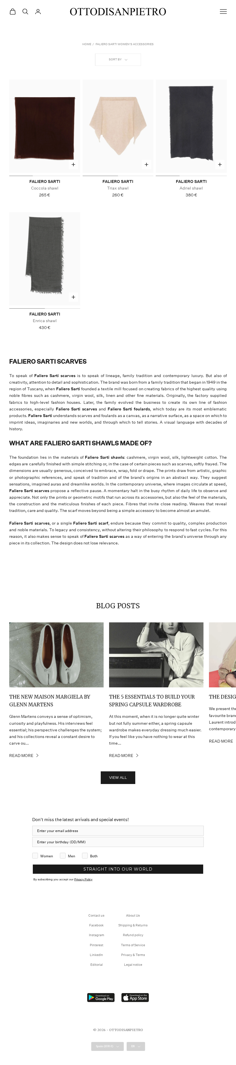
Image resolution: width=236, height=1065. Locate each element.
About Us (133, 915)
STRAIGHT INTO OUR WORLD (118, 869)
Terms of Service (133, 945)
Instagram (96, 935)
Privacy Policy (83, 879)
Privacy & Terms (133, 955)
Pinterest (96, 945)
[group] (44, 128)
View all (118, 777)
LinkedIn (96, 955)
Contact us (96, 915)
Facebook (96, 925)
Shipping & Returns (133, 925)
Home (86, 44)
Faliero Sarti (44, 181)
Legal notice (133, 965)
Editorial (96, 965)
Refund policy (133, 935)
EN (133, 1046)
